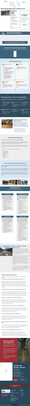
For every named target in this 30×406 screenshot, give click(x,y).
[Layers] (11, 363)
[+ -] (6, 371)
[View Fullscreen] (0, 365)
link (5, 218)
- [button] (0, 364)
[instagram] (4, 395)
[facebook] (2, 395)
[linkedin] (5, 395)
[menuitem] (12, 2)
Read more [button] (18, 69)
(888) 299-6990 (13, 396)
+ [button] (0, 363)
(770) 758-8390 (22, 42)
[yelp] (7, 395)
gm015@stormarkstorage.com (15, 28)
